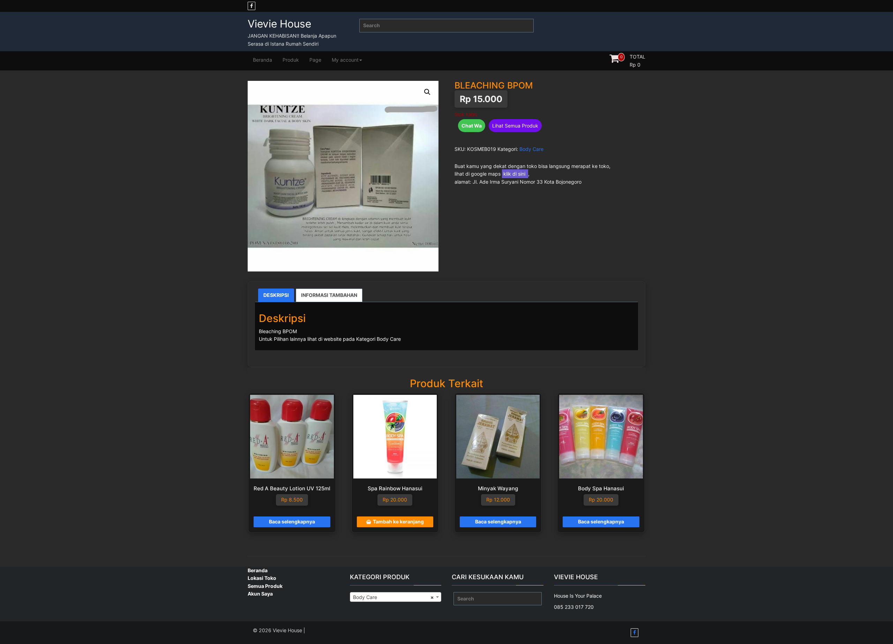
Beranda (262, 60)
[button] (427, 92)
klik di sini (515, 174)
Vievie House (279, 23)
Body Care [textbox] (393, 597)
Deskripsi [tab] (276, 295)
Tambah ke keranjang (398, 521)
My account (345, 60)
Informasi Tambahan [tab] (329, 295)
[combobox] (396, 597)
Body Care (531, 149)
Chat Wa (471, 126)
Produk (291, 60)
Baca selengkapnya (292, 521)
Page (315, 60)
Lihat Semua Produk (515, 126)
